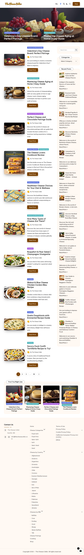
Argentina (35, 461)
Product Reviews (32, 149)
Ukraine (34, 508)
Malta (34, 496)
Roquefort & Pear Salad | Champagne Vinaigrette (39, 253)
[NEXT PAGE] (39, 374)
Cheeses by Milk (35, 512)
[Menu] (56, 3)
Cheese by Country (36, 452)
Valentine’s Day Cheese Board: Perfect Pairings (21, 37)
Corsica (34, 473)
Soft (33, 442)
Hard (33, 448)
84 (34, 374)
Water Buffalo (36, 530)
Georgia (34, 479)
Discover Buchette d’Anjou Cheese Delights (71, 134)
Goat (33, 524)
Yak (33, 533)
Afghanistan (36, 456)
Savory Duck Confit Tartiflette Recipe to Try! (39, 347)
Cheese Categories (36, 430)
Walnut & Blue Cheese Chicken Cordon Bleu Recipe (37, 284)
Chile (33, 470)
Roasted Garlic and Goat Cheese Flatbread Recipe (71, 95)
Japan (34, 490)
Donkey (34, 521)
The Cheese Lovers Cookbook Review (36, 153)
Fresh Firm (35, 437)
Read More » (63, 89)
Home (32, 426)
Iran (33, 485)
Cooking (30, 248)
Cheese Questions (50, 33)
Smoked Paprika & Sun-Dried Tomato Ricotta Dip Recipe (71, 115)
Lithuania (35, 493)
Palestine (35, 502)
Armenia (34, 464)
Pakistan (35, 499)
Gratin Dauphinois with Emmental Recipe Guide (38, 316)
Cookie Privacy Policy (63, 432)
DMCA (58, 440)
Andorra (34, 459)
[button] (76, 4)
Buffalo (34, 515)
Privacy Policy (60, 429)
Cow (33, 518)
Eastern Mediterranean (39, 476)
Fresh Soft (35, 434)
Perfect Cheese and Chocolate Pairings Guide (39, 118)
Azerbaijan (35, 467)
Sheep (34, 527)
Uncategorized (43, 149)
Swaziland (35, 505)
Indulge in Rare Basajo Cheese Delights (70, 198)
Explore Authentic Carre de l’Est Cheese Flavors (71, 76)
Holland (34, 482)
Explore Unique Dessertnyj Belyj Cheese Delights (70, 259)
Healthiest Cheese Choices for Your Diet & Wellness (40, 186)
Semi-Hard (35, 445)
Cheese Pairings (35, 536)
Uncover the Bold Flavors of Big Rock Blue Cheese (71, 216)
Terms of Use (60, 426)
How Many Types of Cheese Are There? (36, 220)
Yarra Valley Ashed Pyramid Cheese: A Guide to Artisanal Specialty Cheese (67, 237)
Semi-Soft (35, 439)
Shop (31, 541)
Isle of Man (35, 488)
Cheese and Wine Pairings (12, 33)
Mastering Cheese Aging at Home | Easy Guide (59, 37)
